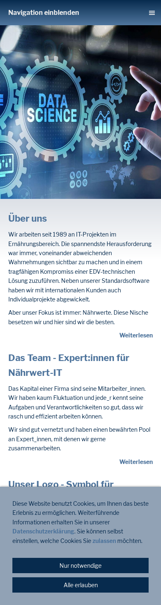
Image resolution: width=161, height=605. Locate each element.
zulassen (104, 540)
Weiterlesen (136, 335)
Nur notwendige (80, 565)
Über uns (27, 218)
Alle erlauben (81, 584)
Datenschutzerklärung (43, 531)
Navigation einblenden (43, 13)
